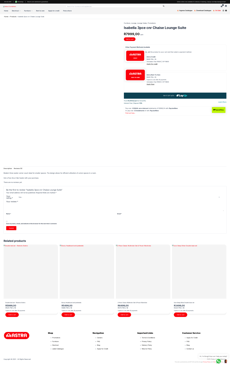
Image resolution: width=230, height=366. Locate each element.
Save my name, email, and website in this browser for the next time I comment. (31, 223)
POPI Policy (211, 359)
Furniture (127, 23)
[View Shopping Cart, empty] (221, 6)
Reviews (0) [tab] (18, 168)
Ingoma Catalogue (185, 10)
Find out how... (130, 113)
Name (8, 214)
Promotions (152, 23)
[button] (19, 10)
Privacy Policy (206, 362)
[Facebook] (226, 10)
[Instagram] (223, 10)
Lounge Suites (142, 23)
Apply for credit (152, 64)
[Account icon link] (226, 6)
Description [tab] (8, 168)
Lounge (133, 23)
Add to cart (130, 39)
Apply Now (150, 84)
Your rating (9, 197)
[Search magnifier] (163, 6)
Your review (12, 201)
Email (119, 214)
